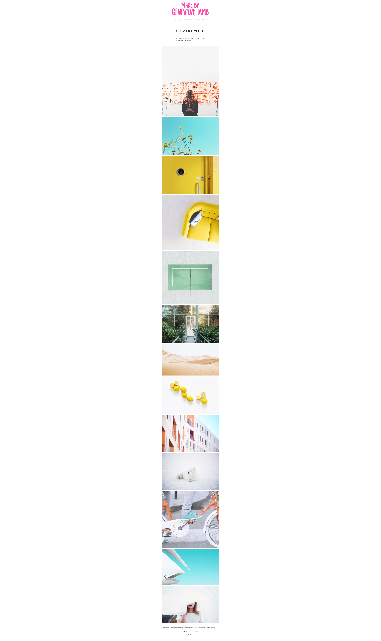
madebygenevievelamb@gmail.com (173, 627)
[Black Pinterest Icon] (189, 634)
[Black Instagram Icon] (191, 634)
